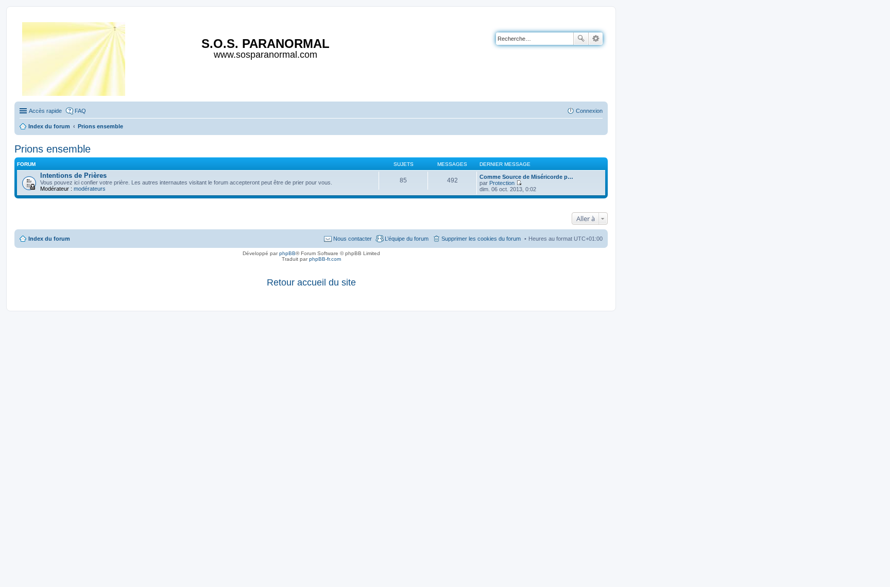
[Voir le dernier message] (519, 183)
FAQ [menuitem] (80, 111)
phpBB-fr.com (325, 259)
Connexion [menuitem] (589, 111)
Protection (502, 183)
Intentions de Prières (73, 175)
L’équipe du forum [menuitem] (407, 239)
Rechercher (581, 38)
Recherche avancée (596, 38)
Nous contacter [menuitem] (352, 239)
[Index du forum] (74, 57)
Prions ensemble (52, 149)
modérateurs (90, 189)
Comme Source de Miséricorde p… (526, 177)
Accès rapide (45, 111)
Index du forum (49, 239)
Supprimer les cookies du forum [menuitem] (481, 239)
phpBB (287, 253)
